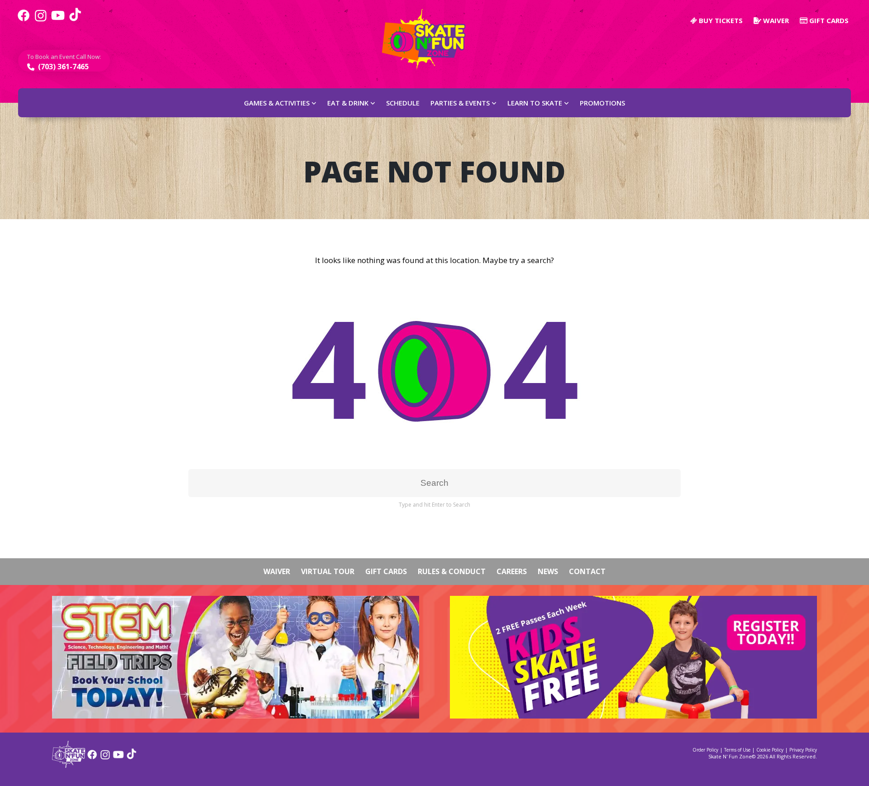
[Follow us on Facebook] (23, 20)
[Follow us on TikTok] (75, 20)
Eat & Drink (347, 102)
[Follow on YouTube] (118, 757)
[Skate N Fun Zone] (429, 39)
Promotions (602, 102)
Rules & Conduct (452, 571)
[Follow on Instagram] (105, 757)
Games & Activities (277, 102)
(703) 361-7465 (62, 67)
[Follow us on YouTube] (58, 20)
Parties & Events (460, 102)
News (548, 571)
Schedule (403, 102)
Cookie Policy (769, 750)
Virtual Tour (327, 571)
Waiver (775, 20)
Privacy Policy (803, 750)
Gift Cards (828, 20)
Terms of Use (737, 750)
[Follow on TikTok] (131, 757)
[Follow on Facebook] (92, 757)
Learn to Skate (534, 102)
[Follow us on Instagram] (40, 20)
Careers (512, 571)
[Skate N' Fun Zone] (68, 765)
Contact (587, 571)
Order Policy (705, 750)
